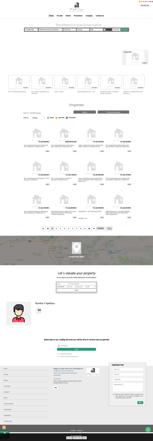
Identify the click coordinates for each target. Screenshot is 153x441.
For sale (60, 16)
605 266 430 (57, 375)
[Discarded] (70, 118)
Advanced (116, 29)
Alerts (84, 112)
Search (125, 29)
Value (76, 290)
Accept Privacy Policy (65, 354)
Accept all (69, 437)
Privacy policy (7, 409)
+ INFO (47, 151)
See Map (108, 29)
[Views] (50, 118)
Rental (68, 16)
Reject (84, 437)
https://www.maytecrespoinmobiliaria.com (65, 373)
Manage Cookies (77, 437)
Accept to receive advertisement (69, 356)
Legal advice (7, 415)
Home (51, 16)
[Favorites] (59, 118)
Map (56, 387)
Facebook (73, 430)
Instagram (79, 430)
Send (76, 349)
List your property (113, 112)
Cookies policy (8, 421)
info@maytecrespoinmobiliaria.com (64, 371)
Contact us (100, 16)
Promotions (78, 16)
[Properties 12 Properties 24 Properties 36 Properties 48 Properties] (101, 228)
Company (89, 16)
